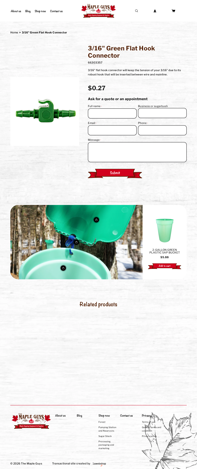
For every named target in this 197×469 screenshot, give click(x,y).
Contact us (56, 11)
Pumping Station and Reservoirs (107, 429)
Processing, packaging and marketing (106, 445)
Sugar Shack (105, 436)
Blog (28, 11)
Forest (101, 422)
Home (14, 32)
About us (16, 11)
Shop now (40, 11)
